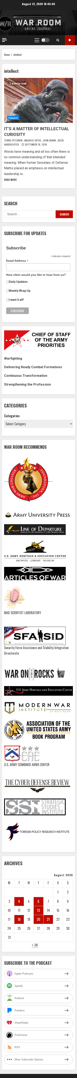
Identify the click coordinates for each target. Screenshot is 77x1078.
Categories (12, 415)
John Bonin (50, 140)
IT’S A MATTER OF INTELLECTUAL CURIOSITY (38, 100)
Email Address (17, 261)
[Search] (57, 40)
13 (38, 910)
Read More (10, 179)
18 (19, 919)
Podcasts (13, 117)
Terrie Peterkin (13, 140)
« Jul (35, 944)
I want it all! (16, 299)
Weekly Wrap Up (19, 290)
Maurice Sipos (33, 140)
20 (38, 919)
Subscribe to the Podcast (70, 40)
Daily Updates (18, 281)
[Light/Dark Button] (45, 40)
